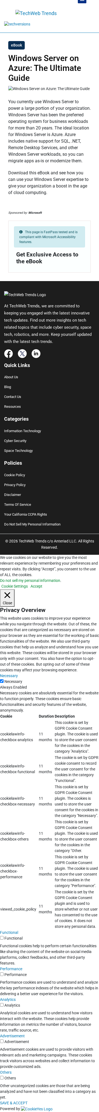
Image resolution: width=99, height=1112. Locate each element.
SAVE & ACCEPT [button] (14, 1103)
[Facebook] (8, 353)
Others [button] (6, 1072)
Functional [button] (9, 932)
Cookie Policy (14, 475)
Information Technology (22, 431)
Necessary (13, 681)
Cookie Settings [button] (14, 586)
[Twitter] (22, 353)
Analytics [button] (8, 999)
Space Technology (18, 451)
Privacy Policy (15, 485)
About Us (11, 377)
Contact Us (12, 397)
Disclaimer (12, 495)
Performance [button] (11, 969)
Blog (7, 387)
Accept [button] (36, 586)
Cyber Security (15, 441)
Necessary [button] (9, 676)
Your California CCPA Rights (25, 514)
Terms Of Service (17, 504)
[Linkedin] (36, 353)
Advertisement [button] (12, 1036)
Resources (12, 407)
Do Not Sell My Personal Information (32, 524)
